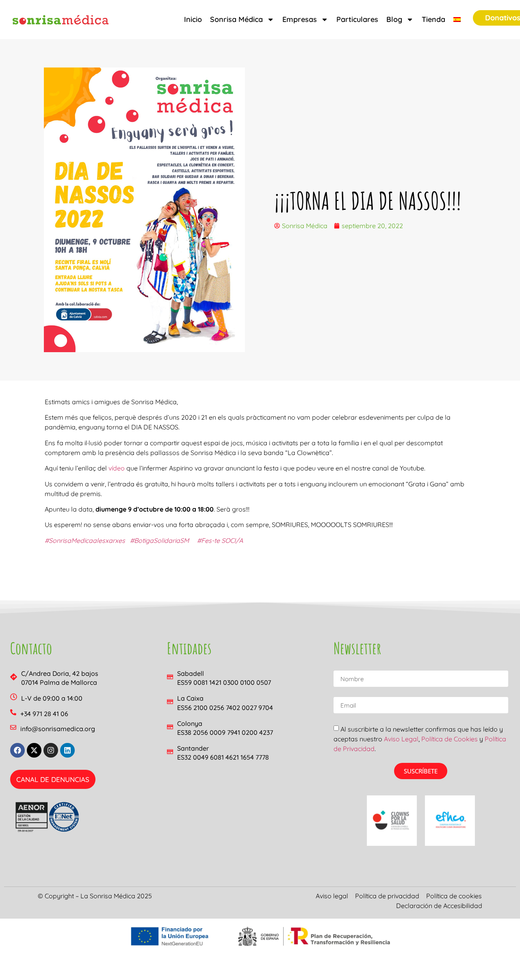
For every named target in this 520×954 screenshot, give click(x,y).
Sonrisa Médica (236, 19)
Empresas (299, 19)
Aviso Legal (401, 739)
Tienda (433, 19)
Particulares (357, 19)
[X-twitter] (34, 750)
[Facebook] (17, 750)
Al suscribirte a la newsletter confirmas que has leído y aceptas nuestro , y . (420, 739)
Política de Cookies (449, 739)
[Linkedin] (67, 750)
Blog (394, 19)
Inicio (193, 19)
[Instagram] (50, 750)
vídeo (116, 468)
